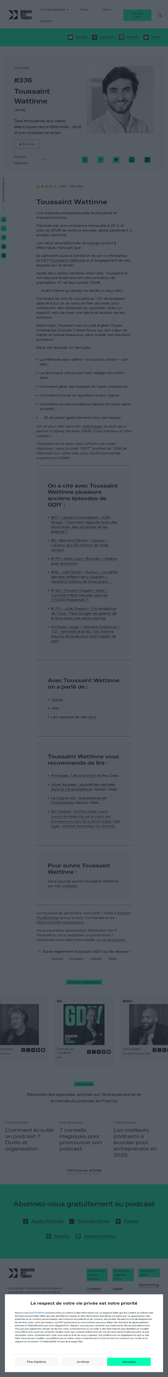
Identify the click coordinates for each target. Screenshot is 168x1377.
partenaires (37, 1312)
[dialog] (84, 1333)
